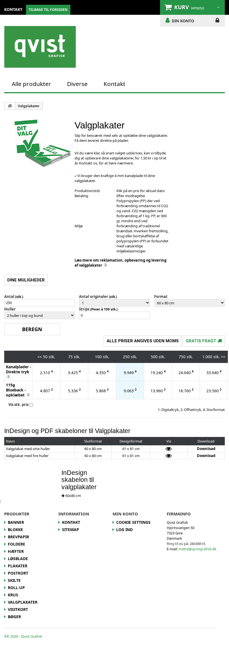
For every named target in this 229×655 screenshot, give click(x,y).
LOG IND (217, 21)
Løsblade (18, 558)
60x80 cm (73, 495)
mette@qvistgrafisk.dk (197, 548)
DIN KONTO (183, 20)
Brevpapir (18, 536)
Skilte (14, 580)
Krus (13, 594)
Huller (10, 309)
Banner (16, 522)
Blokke (15, 529)
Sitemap (70, 529)
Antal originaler (93, 296)
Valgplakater (28, 106)
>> (223, 356)
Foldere (16, 544)
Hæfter (16, 551)
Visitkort (18, 609)
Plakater (17, 565)
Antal (9, 296)
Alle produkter (31, 84)
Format (161, 296)
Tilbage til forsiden (48, 9)
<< (39, 356)
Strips (84, 309)
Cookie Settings (133, 522)
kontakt (13, 9)
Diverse (77, 84)
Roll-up (16, 587)
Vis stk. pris (18, 404)
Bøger (14, 616)
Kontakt (114, 84)
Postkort (18, 573)
